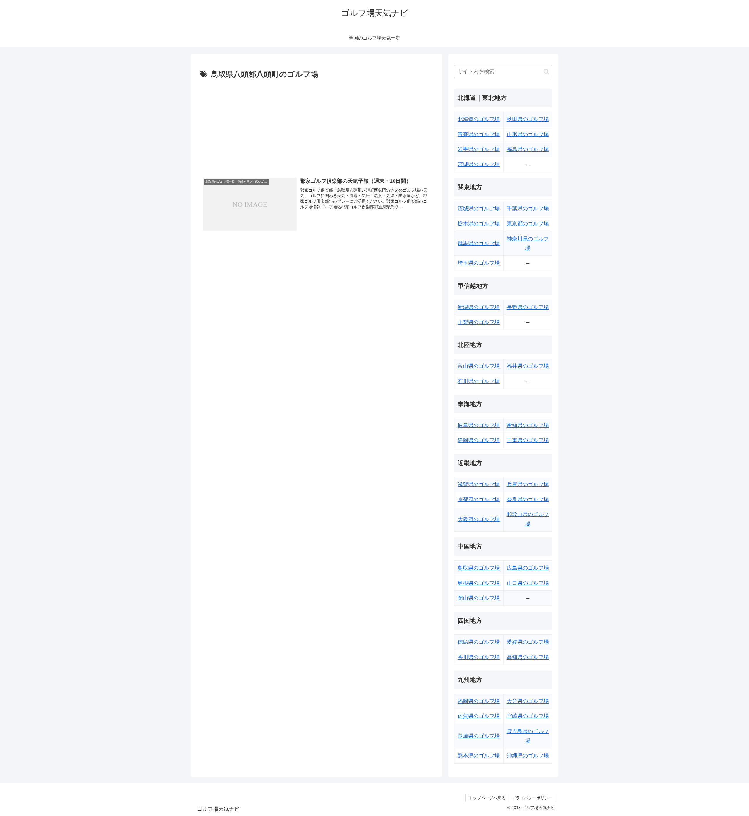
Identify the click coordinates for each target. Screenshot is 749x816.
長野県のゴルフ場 (528, 307)
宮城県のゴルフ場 (479, 164)
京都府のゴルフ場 (479, 499)
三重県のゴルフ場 (528, 440)
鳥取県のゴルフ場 (479, 568)
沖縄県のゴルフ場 (528, 756)
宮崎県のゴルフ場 (528, 716)
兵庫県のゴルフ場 (528, 484)
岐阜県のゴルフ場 (479, 425)
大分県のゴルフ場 (528, 701)
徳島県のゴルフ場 (479, 642)
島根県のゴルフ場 (479, 583)
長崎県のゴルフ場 (479, 736)
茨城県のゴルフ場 (479, 208)
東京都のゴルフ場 (528, 223)
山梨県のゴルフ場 (479, 322)
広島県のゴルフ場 (528, 568)
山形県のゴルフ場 (528, 134)
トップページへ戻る (487, 797)
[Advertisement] (317, 125)
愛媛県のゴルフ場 (528, 642)
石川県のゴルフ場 (479, 381)
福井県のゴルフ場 (528, 366)
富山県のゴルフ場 (479, 366)
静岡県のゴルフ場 (479, 440)
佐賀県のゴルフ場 (479, 716)
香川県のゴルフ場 (479, 657)
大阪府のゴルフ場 (479, 519)
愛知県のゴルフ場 (528, 425)
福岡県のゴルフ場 (479, 701)
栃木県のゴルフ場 (479, 223)
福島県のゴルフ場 (528, 149)
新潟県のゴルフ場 (479, 307)
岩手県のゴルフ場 (479, 149)
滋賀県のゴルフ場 (479, 484)
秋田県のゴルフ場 (528, 119)
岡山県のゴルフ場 (479, 598)
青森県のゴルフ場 (479, 134)
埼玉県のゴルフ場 (479, 263)
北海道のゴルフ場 (479, 119)
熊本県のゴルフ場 (479, 756)
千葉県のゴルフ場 (528, 208)
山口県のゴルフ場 (528, 583)
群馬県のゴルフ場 (479, 243)
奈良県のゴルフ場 (528, 499)
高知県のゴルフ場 (528, 657)
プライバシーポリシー (532, 797)
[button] (546, 71)
